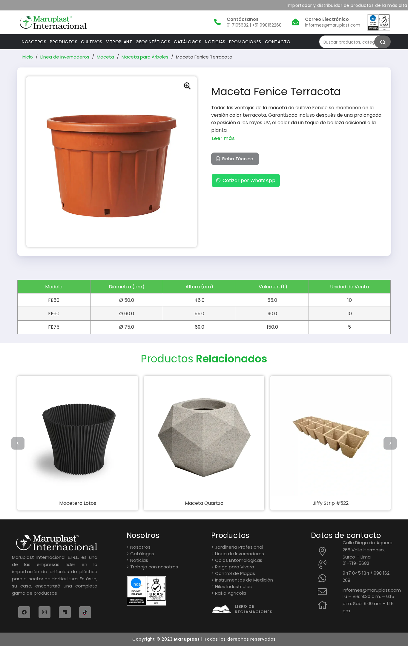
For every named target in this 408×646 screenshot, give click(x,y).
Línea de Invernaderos (64, 57)
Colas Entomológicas (238, 560)
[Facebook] (24, 612)
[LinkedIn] (65, 612)
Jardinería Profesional (239, 547)
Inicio (27, 57)
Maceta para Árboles (145, 57)
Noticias (139, 560)
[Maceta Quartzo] (156, 436)
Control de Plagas (235, 573)
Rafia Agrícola (230, 593)
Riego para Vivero (234, 567)
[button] (187, 86)
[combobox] (352, 41)
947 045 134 (356, 573)
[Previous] (17, 443)
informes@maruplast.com (372, 590)
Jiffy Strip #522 (282, 503)
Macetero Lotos (29, 503)
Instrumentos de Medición (244, 580)
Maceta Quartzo (155, 503)
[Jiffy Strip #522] (282, 436)
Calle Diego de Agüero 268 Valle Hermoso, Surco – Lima (367, 549)
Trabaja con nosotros (154, 567)
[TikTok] (85, 612)
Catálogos (142, 553)
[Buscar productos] (382, 42)
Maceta (105, 57)
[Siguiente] (390, 443)
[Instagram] (44, 612)
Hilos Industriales (233, 586)
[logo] (53, 22)
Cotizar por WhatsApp (249, 180)
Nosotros (140, 547)
